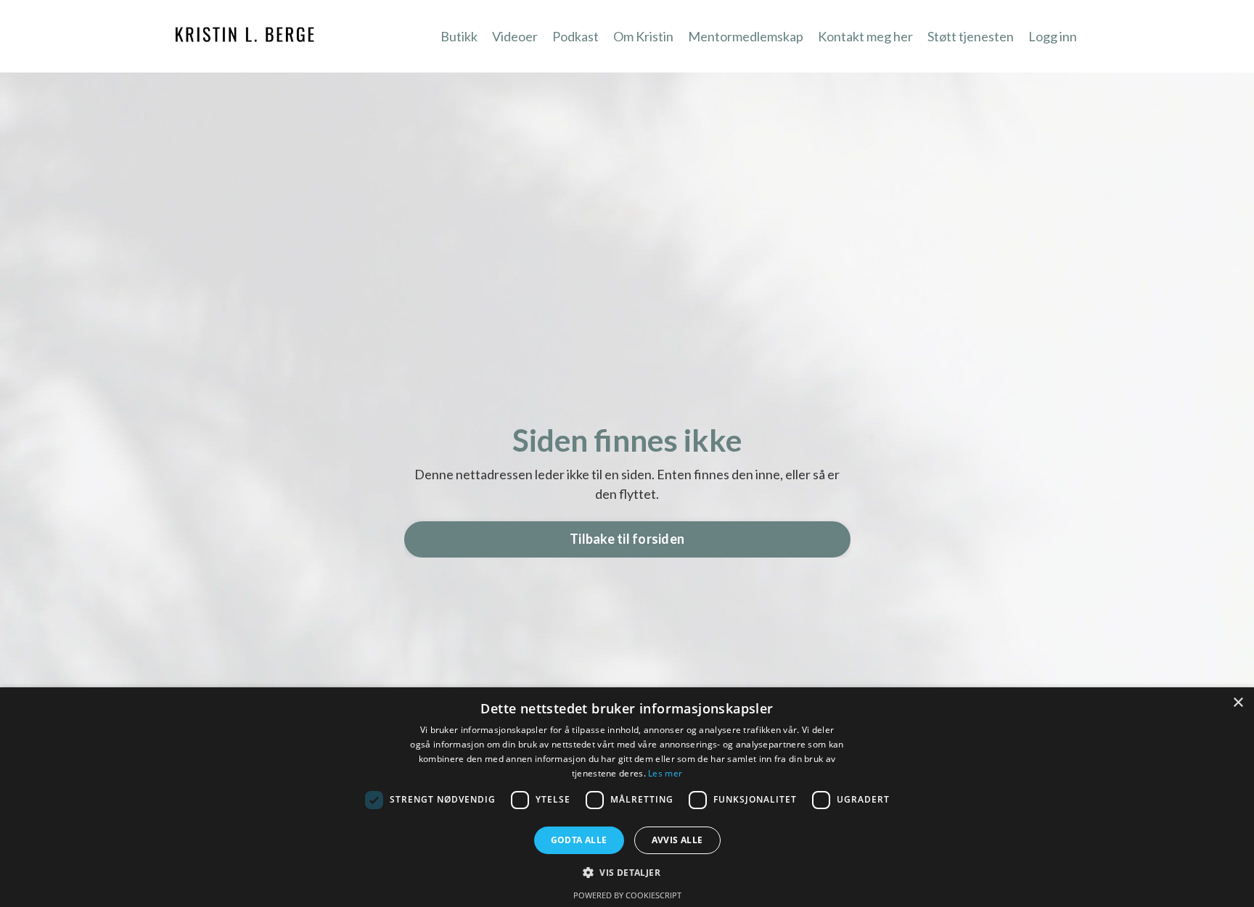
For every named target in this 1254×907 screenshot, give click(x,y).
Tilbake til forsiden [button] (627, 539)
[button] (627, 872)
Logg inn (1052, 36)
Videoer (515, 36)
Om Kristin (643, 36)
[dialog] (627, 797)
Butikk (459, 36)
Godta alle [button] (579, 840)
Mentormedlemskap (745, 36)
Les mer (665, 773)
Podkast (575, 36)
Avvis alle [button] (677, 840)
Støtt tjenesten (970, 36)
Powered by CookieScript (627, 895)
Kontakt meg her (865, 36)
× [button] (1237, 702)
